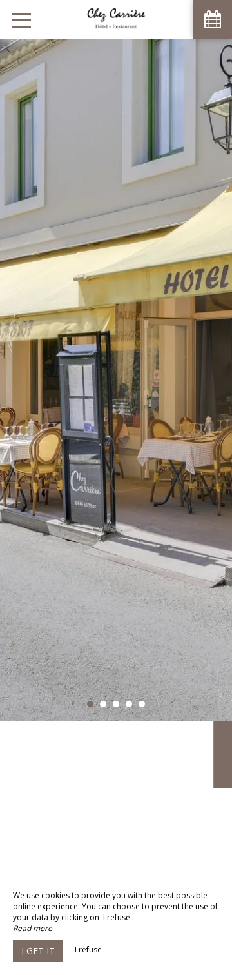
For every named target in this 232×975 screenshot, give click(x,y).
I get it (38, 951)
